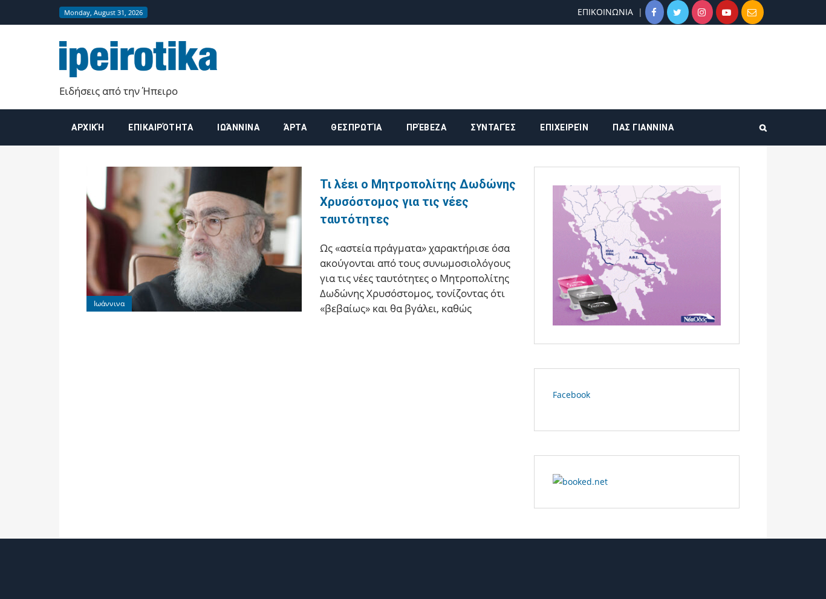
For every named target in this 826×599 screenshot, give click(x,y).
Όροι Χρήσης (413, 579)
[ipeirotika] (138, 58)
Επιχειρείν (564, 127)
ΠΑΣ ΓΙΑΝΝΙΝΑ (643, 127)
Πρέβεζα (426, 127)
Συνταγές (493, 127)
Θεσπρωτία (356, 127)
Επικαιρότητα (160, 127)
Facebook (571, 394)
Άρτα (295, 127)
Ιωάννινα (238, 127)
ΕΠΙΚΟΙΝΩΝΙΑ (605, 12)
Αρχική (87, 127)
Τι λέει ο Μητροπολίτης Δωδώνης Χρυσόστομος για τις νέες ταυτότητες (418, 201)
